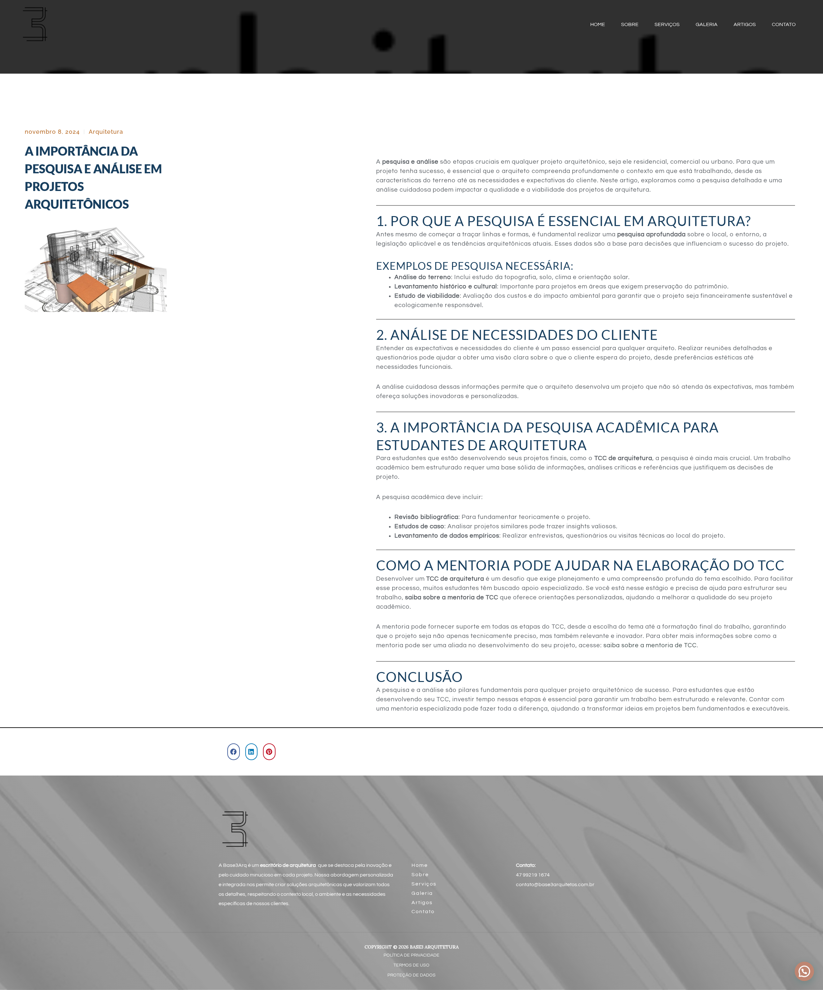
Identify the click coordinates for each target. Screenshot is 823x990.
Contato (423, 911)
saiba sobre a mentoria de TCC (650, 645)
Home (420, 865)
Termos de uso (411, 965)
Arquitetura (106, 131)
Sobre (420, 874)
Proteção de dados (411, 975)
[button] (233, 751)
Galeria (422, 893)
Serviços (424, 883)
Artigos (422, 902)
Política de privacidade (411, 955)
